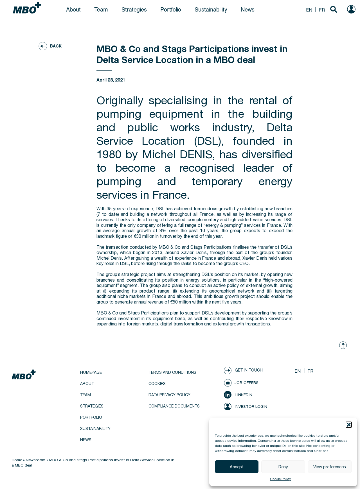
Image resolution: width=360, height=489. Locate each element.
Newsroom (35, 460)
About (73, 9)
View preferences (329, 466)
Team (101, 9)
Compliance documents (174, 406)
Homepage (91, 372)
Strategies (134, 9)
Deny (283, 466)
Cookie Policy (280, 479)
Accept (237, 466)
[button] (349, 424)
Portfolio (170, 9)
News (248, 9)
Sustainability (211, 9)
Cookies (157, 383)
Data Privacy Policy (169, 395)
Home (17, 460)
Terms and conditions (172, 372)
